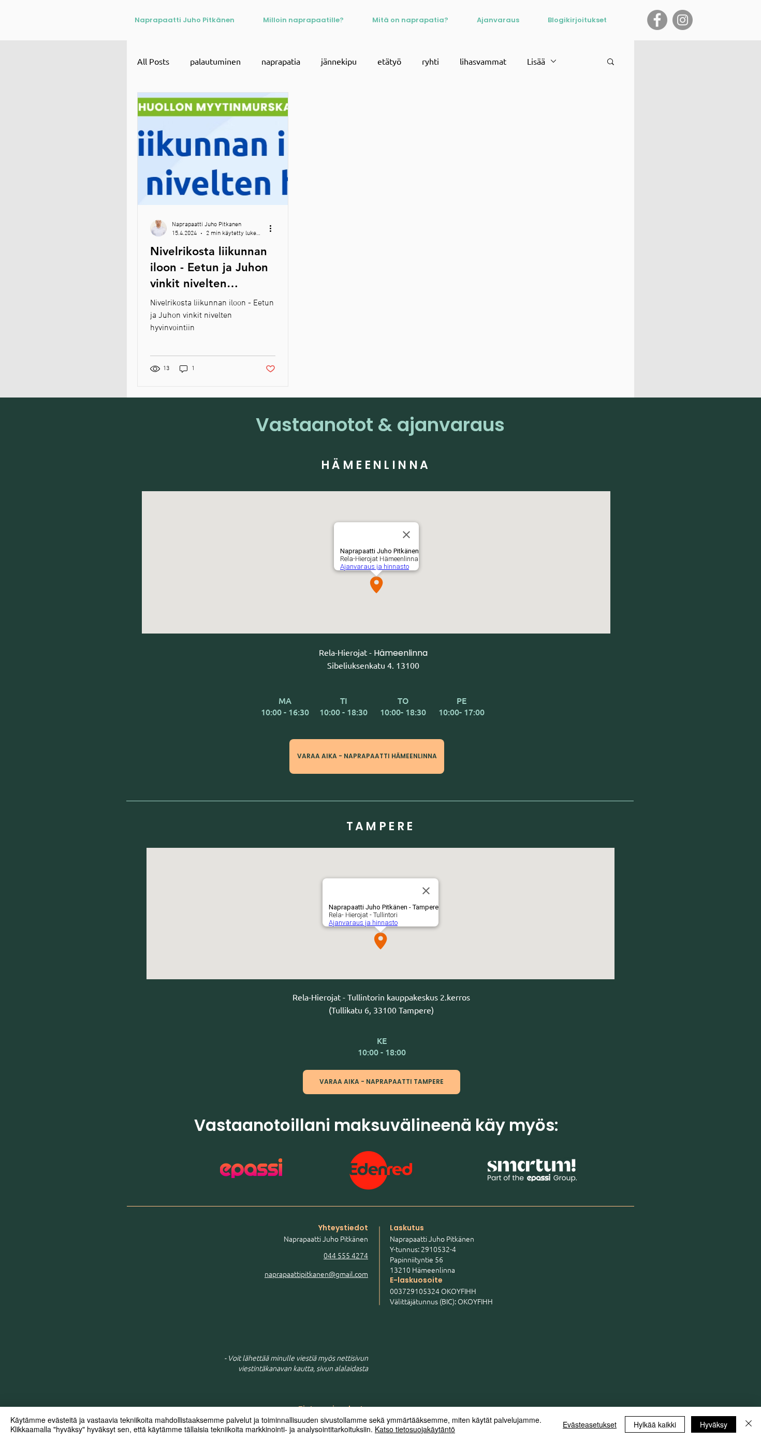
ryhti (430, 61)
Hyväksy (713, 1424)
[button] (611, 62)
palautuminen (215, 61)
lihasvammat (483, 61)
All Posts (153, 61)
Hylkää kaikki (655, 1424)
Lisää (536, 61)
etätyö (389, 61)
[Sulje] (748, 1424)
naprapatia (280, 61)
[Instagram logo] (682, 20)
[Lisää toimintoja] (274, 228)
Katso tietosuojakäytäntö (415, 1429)
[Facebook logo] (657, 20)
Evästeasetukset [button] (590, 1424)
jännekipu (339, 61)
